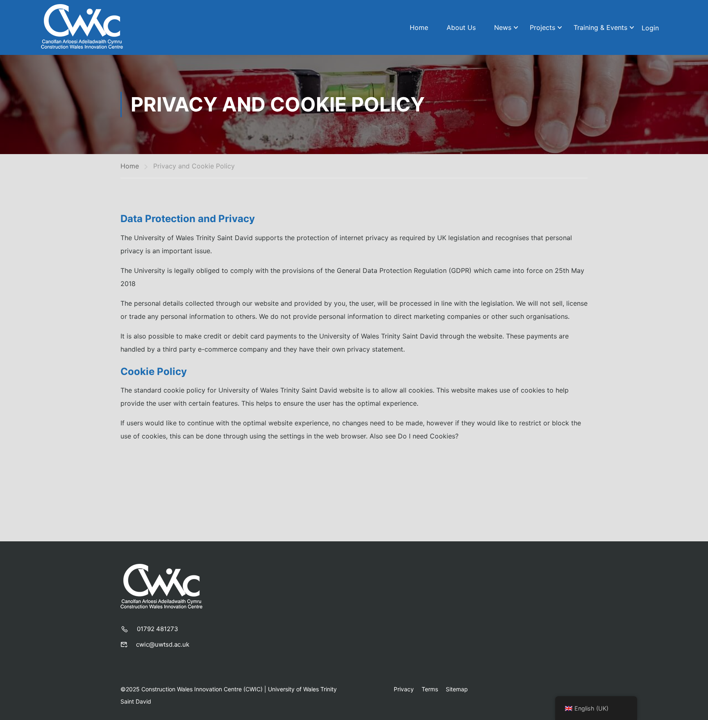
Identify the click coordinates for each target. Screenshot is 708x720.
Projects (542, 27)
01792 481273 (157, 629)
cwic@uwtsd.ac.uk (162, 644)
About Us (461, 27)
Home (419, 27)
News (502, 27)
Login (650, 28)
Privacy (404, 689)
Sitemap (457, 689)
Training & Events (600, 27)
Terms (430, 689)
